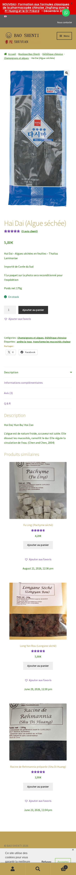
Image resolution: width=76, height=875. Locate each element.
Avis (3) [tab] (8, 393)
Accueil (12, 54)
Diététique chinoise (52, 54)
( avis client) (29, 231)
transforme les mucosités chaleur (52, 341)
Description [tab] (11, 372)
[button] (66, 73)
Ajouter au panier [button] (38, 545)
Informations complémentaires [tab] (23, 382)
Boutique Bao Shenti (29, 54)
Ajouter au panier (33, 310)
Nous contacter (64, 22)
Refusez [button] (46, 861)
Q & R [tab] (7, 403)
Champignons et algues (16, 58)
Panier (58, 865)
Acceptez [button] (63, 861)
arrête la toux (24, 341)
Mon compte (12, 869)
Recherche (38, 869)
